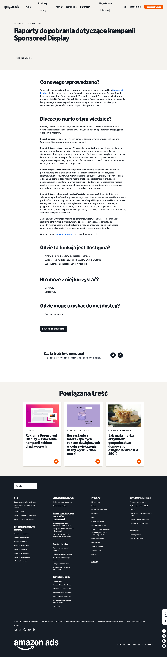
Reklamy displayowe (21, 545)
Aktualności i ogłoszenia (139, 523)
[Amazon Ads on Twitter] (20, 629)
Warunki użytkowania (30, 621)
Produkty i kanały (43, 6)
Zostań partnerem (136, 538)
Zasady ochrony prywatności (52, 621)
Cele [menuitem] (16, 498)
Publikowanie (96, 542)
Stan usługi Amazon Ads (136, 621)
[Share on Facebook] (164, 631)
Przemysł (95, 498)
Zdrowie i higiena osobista (100, 529)
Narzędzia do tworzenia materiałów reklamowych (62, 535)
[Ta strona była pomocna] (120, 355)
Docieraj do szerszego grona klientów (24, 506)
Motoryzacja (95, 502)
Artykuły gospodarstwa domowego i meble (99, 534)
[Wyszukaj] (125, 7)
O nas (16, 621)
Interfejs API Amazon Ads (62, 589)
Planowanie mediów (60, 506)
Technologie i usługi (61, 577)
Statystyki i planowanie (63, 498)
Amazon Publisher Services (62, 593)
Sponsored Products (21, 538)
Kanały (94, 561)
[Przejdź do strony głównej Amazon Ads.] (36, 644)
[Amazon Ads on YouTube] (29, 629)
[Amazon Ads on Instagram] (24, 629)
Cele (28, 6)
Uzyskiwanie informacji (105, 6)
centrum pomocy (63, 234)
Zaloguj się (135, 6)
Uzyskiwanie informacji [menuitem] (140, 498)
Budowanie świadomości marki (25, 502)
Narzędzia (71, 6)
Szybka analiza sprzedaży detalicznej (62, 568)
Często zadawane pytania (139, 519)
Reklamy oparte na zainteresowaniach (80, 621)
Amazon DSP (57, 581)
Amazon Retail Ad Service (62, 596)
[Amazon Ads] (9, 7)
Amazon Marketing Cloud (62, 585)
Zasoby (132, 510)
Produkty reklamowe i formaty (24, 528)
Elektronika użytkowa (99, 510)
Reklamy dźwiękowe (21, 553)
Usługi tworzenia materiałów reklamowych (63, 530)
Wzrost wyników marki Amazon (61, 549)
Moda (93, 517)
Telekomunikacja (97, 546)
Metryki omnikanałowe (61, 564)
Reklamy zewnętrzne (22, 557)
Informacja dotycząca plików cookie (110, 621)
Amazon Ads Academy (138, 502)
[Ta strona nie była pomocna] (113, 355)
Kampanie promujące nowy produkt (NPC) (62, 601)
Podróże (94, 554)
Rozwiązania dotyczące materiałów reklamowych (63, 516)
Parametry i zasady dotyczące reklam (141, 514)
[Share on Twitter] (164, 636)
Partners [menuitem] (134, 530)
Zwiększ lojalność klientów (24, 519)
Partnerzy (85, 6)
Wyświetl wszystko (21, 561)
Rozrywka (94, 513)
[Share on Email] (164, 646)
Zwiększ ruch (19, 511)
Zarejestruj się (154, 7)
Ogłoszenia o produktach (139, 506)
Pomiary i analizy (60, 544)
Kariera (16, 625)
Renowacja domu (97, 538)
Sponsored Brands (20, 541)
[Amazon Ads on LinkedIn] (15, 629)
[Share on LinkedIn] (164, 641)
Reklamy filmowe (20, 549)
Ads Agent (56, 606)
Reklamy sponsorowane (22, 534)
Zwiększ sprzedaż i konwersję (25, 515)
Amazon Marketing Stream (62, 554)
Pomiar (59, 6)
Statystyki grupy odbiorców (62, 502)
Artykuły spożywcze (98, 525)
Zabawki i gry (96, 550)
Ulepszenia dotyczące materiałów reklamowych (62, 524)
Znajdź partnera (136, 535)
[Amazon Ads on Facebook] (33, 629)
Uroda (93, 506)
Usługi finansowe (97, 521)
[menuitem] (25, 552)
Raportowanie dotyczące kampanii (61, 559)
